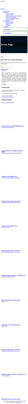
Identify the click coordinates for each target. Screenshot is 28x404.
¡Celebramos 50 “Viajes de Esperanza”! (11, 324)
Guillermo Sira (19, 402)
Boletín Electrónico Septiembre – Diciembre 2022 (13, 374)
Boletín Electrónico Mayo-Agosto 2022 (10, 399)
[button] (14, 84)
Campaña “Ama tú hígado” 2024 (9, 226)
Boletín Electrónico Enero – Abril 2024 (10, 250)
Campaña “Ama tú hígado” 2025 (9, 176)
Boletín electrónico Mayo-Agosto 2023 (10, 300)
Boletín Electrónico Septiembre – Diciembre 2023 (13, 275)
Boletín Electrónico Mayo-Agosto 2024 (10, 201)
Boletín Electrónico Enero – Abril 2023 (10, 349)
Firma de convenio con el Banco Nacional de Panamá (12, 151)
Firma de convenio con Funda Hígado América (12, 126)
